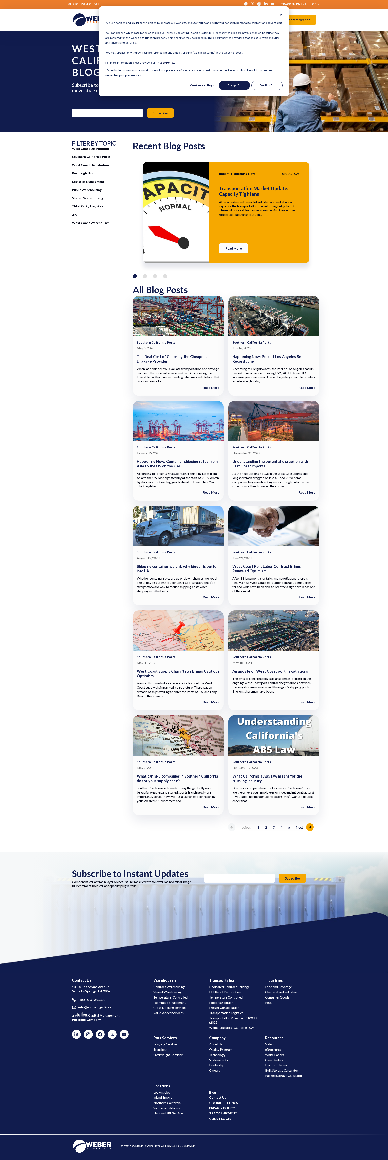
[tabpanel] (226, 212)
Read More (233, 248)
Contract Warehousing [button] (169, 987)
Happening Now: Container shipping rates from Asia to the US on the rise (177, 463)
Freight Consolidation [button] (224, 1007)
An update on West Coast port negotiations (270, 671)
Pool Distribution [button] (221, 1002)
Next (299, 827)
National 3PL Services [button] (168, 1113)
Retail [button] (269, 1002)
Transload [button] (160, 1049)
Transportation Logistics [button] (226, 1013)
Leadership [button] (216, 1065)
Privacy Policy (165, 62)
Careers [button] (214, 1070)
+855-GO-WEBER (91, 999)
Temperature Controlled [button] (226, 997)
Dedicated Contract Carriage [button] (229, 987)
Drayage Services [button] (165, 1044)
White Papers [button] (274, 1055)
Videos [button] (270, 1044)
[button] (298, 20)
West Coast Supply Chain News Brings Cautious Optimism (178, 673)
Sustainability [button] (218, 1060)
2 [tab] (145, 276)
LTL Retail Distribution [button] (225, 992)
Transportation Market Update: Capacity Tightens (253, 191)
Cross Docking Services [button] (169, 1007)
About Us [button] (215, 1044)
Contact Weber (298, 20)
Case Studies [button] (274, 1060)
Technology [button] (217, 1055)
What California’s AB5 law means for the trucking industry (267, 778)
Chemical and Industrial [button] (281, 992)
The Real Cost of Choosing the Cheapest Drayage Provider (172, 358)
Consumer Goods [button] (277, 997)
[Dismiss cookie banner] (281, 15)
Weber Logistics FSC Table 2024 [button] (232, 1027)
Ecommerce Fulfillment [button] (169, 1002)
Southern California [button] (166, 1108)
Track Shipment (294, 4)
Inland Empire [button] (162, 1097)
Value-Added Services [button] (168, 1013)
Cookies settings (202, 85)
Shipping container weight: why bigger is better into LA (177, 568)
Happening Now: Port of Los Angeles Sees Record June (268, 358)
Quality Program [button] (220, 1049)
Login (315, 4)
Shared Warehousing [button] (167, 992)
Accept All (234, 85)
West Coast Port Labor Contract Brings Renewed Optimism (266, 568)
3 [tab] (155, 276)
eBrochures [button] (273, 1049)
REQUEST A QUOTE (86, 4)
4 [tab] (165, 276)
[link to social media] (92, 1146)
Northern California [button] (167, 1103)
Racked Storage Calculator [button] (283, 1075)
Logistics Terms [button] (276, 1065)
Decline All (267, 85)
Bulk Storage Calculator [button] (281, 1070)
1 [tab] (135, 276)
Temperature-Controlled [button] (170, 997)
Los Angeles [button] (161, 1092)
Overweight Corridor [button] (168, 1055)
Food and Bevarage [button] (278, 987)
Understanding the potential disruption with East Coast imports (270, 463)
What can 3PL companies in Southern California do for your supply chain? (177, 778)
